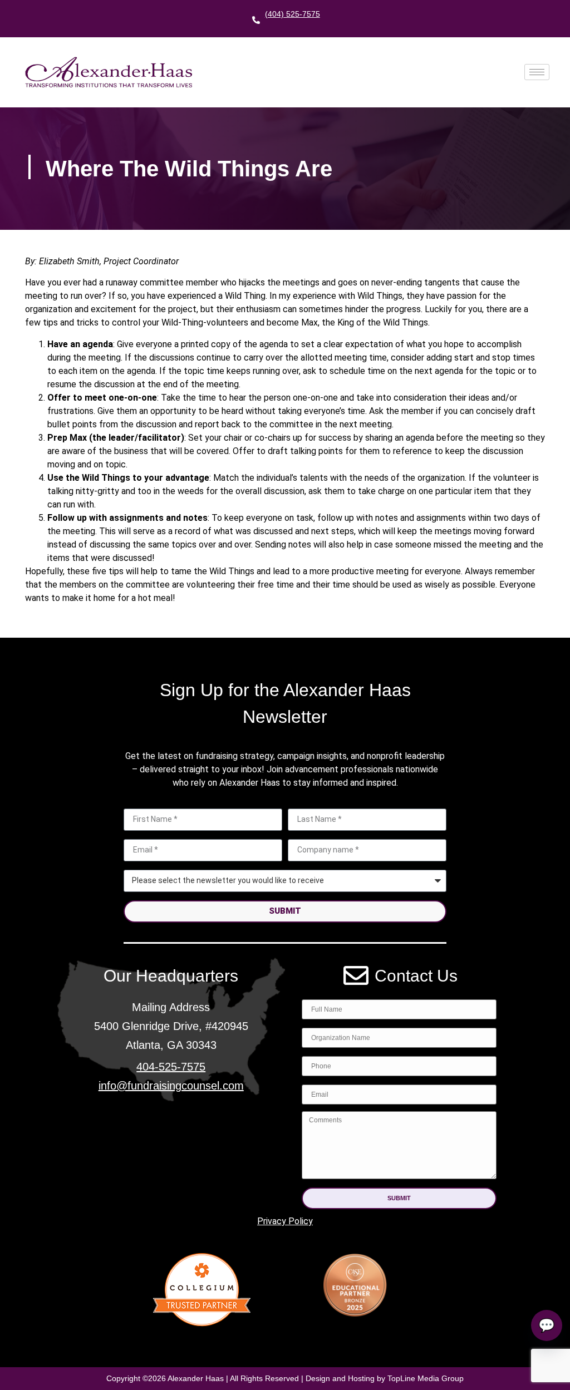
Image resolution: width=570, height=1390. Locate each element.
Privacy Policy (285, 1221)
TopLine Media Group (425, 1378)
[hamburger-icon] (536, 72)
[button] (399, 1198)
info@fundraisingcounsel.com (171, 1086)
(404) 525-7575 (292, 13)
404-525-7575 (170, 1067)
